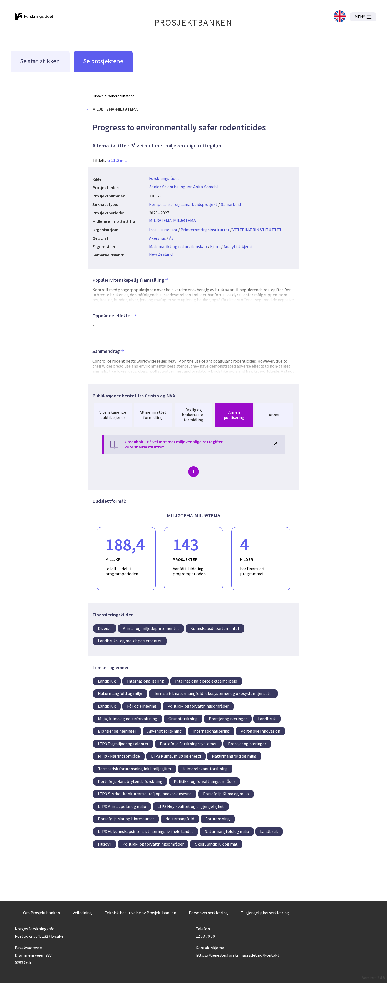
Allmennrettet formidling (153, 414)
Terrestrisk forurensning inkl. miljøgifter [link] (134, 768)
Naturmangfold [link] (179, 818)
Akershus (157, 238)
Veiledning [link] (82, 912)
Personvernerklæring (208, 912)
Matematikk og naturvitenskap (178, 246)
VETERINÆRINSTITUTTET (257, 229)
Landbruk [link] (107, 681)
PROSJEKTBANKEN (194, 22)
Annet (274, 414)
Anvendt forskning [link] (164, 731)
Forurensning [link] (217, 818)
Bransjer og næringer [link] (228, 718)
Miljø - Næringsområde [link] (119, 756)
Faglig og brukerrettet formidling (193, 414)
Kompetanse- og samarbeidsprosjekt (183, 204)
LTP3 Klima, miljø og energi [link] (176, 756)
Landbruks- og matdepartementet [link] (130, 640)
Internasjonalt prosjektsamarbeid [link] (206, 681)
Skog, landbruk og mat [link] (216, 844)
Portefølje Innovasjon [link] (260, 731)
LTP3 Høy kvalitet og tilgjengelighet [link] (190, 806)
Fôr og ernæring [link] (141, 706)
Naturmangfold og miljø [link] (120, 693)
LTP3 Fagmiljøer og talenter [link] (123, 743)
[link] (340, 16)
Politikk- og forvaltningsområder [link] (198, 706)
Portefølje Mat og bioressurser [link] (126, 818)
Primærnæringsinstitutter (205, 229)
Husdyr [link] (104, 844)
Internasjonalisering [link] (145, 681)
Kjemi (215, 246)
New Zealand (161, 254)
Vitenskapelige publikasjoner (112, 414)
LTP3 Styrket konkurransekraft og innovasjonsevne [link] (145, 793)
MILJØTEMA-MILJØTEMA (172, 220)
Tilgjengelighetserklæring (265, 912)
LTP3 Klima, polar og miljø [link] (122, 806)
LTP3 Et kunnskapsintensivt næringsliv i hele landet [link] (145, 831)
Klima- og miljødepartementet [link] (151, 628)
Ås (171, 238)
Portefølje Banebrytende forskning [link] (130, 781)
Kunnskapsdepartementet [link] (215, 628)
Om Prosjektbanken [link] (41, 912)
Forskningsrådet (164, 178)
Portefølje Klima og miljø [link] (226, 793)
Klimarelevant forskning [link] (205, 768)
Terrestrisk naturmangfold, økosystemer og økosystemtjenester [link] (213, 693)
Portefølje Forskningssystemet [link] (188, 743)
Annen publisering (234, 414)
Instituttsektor (163, 229)
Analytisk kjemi (238, 246)
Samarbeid (231, 204)
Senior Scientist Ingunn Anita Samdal (183, 186)
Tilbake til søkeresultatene (113, 95)
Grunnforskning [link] (183, 718)
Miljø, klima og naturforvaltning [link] (127, 718)
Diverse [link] (104, 628)
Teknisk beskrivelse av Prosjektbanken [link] (140, 912)
